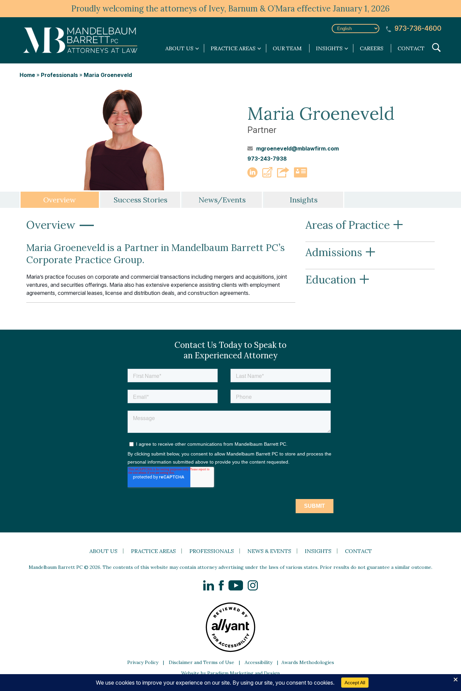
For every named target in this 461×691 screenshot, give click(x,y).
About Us (103, 551)
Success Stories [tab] (140, 199)
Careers (371, 48)
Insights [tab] (304, 199)
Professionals (59, 75)
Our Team (287, 48)
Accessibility (258, 662)
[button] (267, 175)
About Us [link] (179, 48)
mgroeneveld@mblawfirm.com (297, 148)
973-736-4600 (417, 28)
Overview (60, 225)
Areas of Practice (354, 225)
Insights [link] (329, 48)
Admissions (340, 253)
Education (337, 280)
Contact (411, 48)
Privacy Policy (142, 662)
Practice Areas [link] (233, 48)
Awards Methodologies (307, 662)
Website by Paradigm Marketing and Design (230, 673)
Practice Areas (153, 551)
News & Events (269, 551)
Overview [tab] (59, 199)
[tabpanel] (230, 262)
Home (27, 75)
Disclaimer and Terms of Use (201, 662)
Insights (318, 551)
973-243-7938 (267, 158)
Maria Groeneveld (108, 75)
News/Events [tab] (222, 199)
